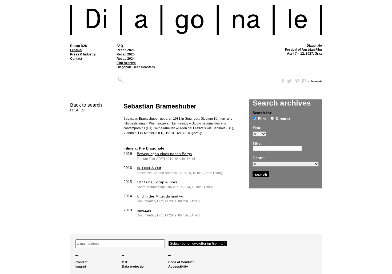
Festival (76, 50)
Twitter (289, 81)
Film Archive (126, 63)
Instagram (304, 81)
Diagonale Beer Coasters (136, 67)
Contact (76, 59)
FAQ (120, 46)
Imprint (80, 266)
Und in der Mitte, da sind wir (160, 196)
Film (262, 118)
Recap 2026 (126, 50)
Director (283, 118)
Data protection (133, 266)
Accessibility (178, 266)
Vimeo (297, 81)
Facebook (282, 81)
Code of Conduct (181, 262)
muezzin (144, 210)
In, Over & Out (149, 168)
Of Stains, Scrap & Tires (157, 182)
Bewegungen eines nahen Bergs (164, 154)
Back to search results (86, 107)
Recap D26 (78, 46)
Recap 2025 (126, 54)
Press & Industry (83, 54)
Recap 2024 (126, 59)
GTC (125, 262)
